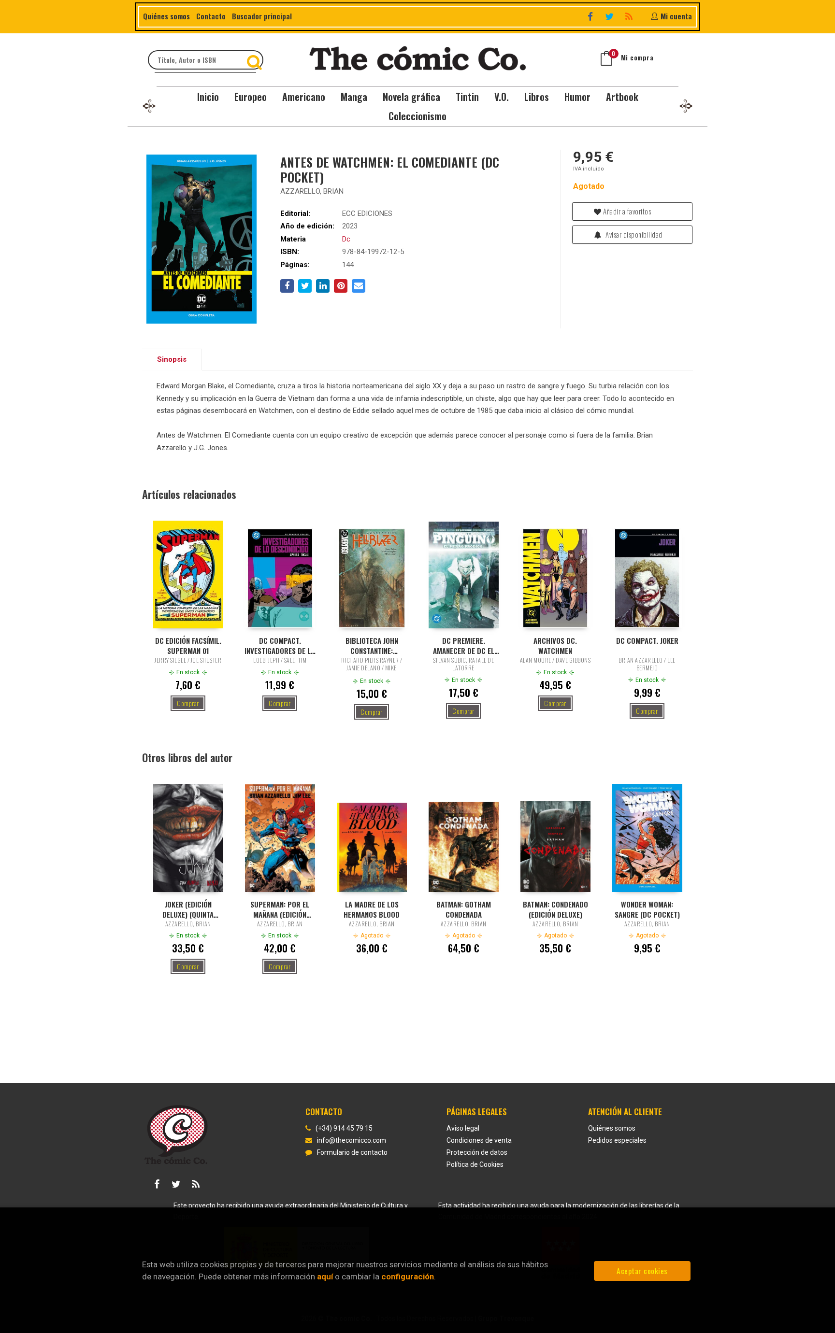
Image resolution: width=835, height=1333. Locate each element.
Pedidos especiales (617, 1140)
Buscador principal (262, 16)
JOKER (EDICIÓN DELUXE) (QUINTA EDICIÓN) (188, 909)
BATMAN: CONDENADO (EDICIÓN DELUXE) (555, 909)
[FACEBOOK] (591, 16)
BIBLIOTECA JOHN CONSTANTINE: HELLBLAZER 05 (372, 645)
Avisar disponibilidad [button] (633, 234)
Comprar (188, 703)
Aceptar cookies (642, 1270)
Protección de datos (476, 1152)
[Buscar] (255, 60)
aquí (325, 1276)
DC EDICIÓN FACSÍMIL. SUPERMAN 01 (188, 645)
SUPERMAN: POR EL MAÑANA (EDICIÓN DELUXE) (279, 909)
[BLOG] (630, 16)
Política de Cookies (475, 1164)
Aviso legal (462, 1128)
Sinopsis (172, 359)
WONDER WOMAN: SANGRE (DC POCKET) (647, 909)
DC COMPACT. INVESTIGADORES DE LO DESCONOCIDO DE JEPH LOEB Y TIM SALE (280, 645)
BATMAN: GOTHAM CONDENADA (463, 909)
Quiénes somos (166, 16)
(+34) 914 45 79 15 (344, 1128)
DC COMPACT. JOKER (647, 641)
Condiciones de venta (479, 1140)
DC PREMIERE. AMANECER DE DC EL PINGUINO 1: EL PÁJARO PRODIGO (463, 645)
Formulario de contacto (352, 1152)
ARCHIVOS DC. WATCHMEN (555, 645)
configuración (407, 1276)
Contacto (211, 16)
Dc (346, 239)
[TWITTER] (611, 16)
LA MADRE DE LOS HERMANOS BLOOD (372, 909)
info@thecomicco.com (351, 1140)
